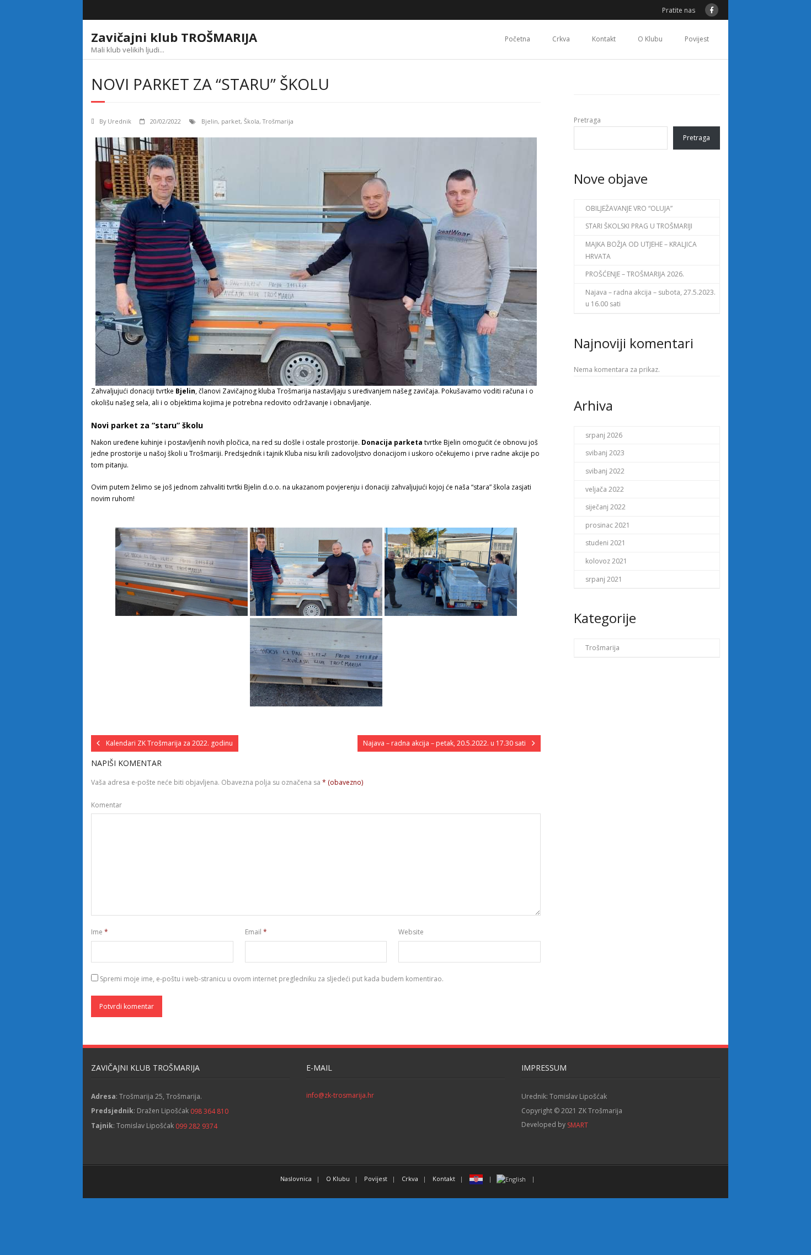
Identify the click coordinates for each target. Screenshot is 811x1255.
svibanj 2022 (605, 471)
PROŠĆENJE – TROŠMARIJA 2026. (634, 274)
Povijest (697, 39)
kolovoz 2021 (606, 561)
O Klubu (650, 39)
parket (231, 121)
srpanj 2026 (603, 435)
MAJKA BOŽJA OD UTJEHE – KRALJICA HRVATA (641, 250)
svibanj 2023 (605, 453)
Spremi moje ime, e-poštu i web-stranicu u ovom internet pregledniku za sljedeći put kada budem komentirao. (272, 978)
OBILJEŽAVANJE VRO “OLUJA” (629, 208)
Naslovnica (296, 1178)
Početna (517, 39)
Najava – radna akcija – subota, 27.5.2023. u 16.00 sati (650, 298)
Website (411, 932)
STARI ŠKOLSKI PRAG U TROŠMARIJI (638, 226)
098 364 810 (209, 1111)
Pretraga (587, 120)
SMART (577, 1125)
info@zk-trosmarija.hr (340, 1095)
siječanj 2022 (605, 507)
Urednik (119, 121)
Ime (99, 932)
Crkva (561, 39)
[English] (511, 1178)
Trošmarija (278, 121)
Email (256, 932)
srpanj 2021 (603, 579)
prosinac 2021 (607, 525)
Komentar (106, 805)
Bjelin (209, 121)
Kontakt (604, 39)
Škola (251, 121)
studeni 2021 (605, 542)
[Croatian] (476, 1178)
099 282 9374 (196, 1126)
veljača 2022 (604, 489)
